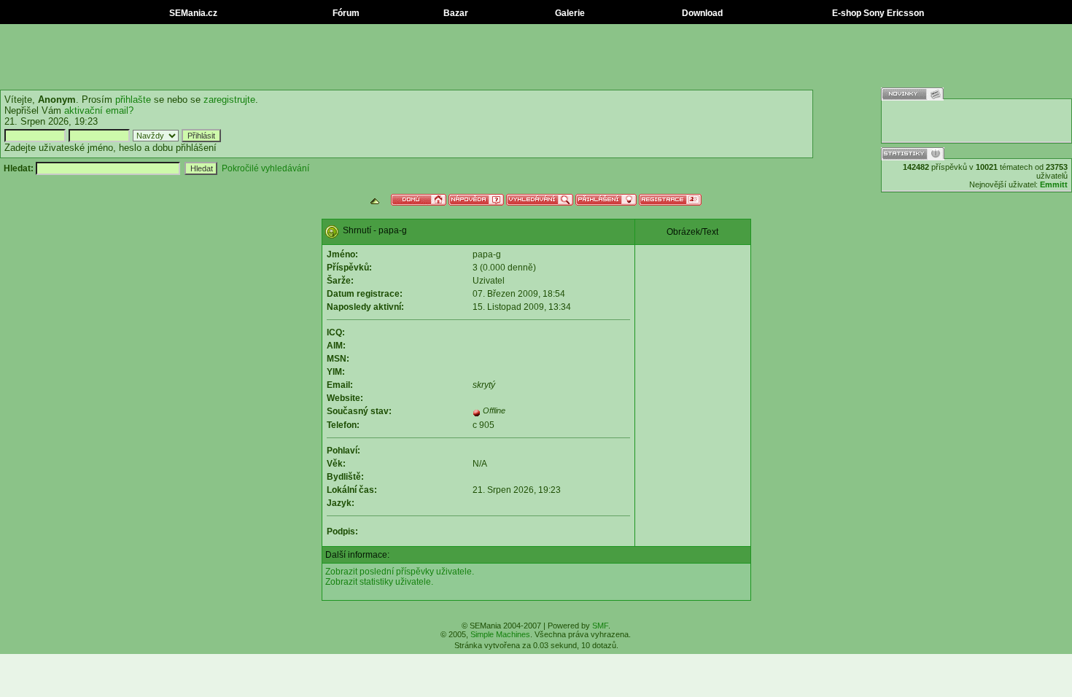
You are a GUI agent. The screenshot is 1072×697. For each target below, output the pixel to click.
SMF (600, 625)
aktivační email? (98, 110)
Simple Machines (500, 634)
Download (701, 13)
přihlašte (133, 99)
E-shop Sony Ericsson (877, 13)
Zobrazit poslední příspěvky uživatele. (399, 571)
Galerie (569, 13)
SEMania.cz (192, 13)
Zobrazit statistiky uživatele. (379, 582)
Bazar (454, 13)
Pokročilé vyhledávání (265, 168)
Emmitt (1054, 184)
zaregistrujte (229, 99)
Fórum (345, 13)
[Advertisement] (536, 57)
